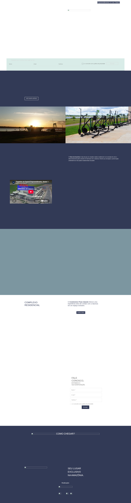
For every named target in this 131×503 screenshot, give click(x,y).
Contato (94, 2)
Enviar (112, 63)
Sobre (88, 2)
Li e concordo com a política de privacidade (94, 63)
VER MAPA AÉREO (31, 98)
